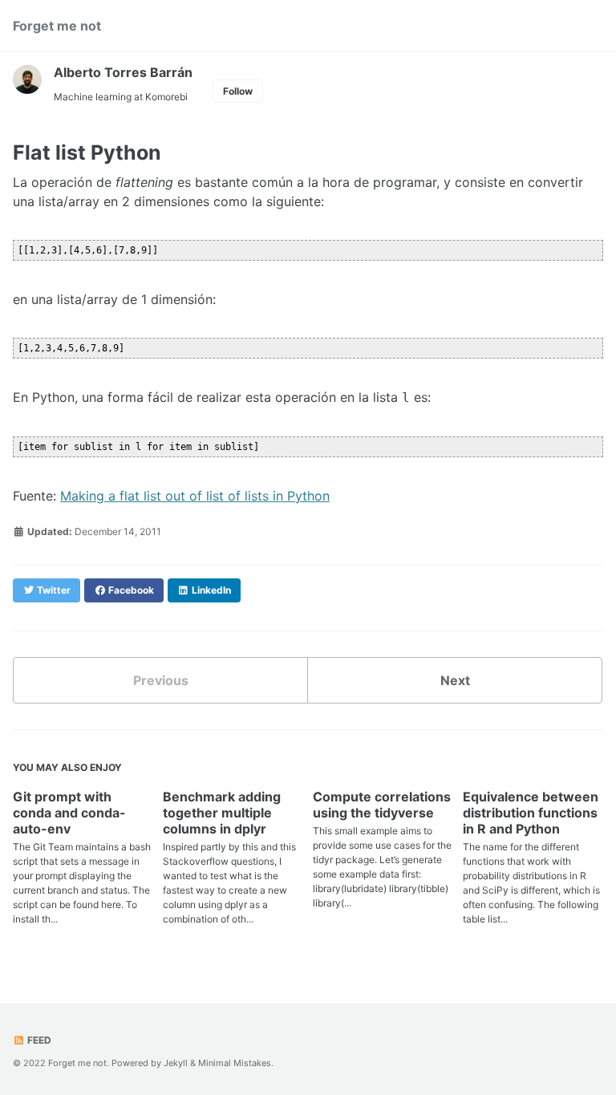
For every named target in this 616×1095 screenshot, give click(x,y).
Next (455, 680)
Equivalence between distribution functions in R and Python (530, 813)
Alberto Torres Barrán (123, 72)
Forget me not (57, 26)
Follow (238, 91)
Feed (38, 1040)
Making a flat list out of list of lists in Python (195, 496)
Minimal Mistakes (234, 1063)
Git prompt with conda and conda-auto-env (69, 813)
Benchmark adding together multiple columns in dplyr (222, 813)
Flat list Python (87, 152)
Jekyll (176, 1063)
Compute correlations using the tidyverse (382, 805)
